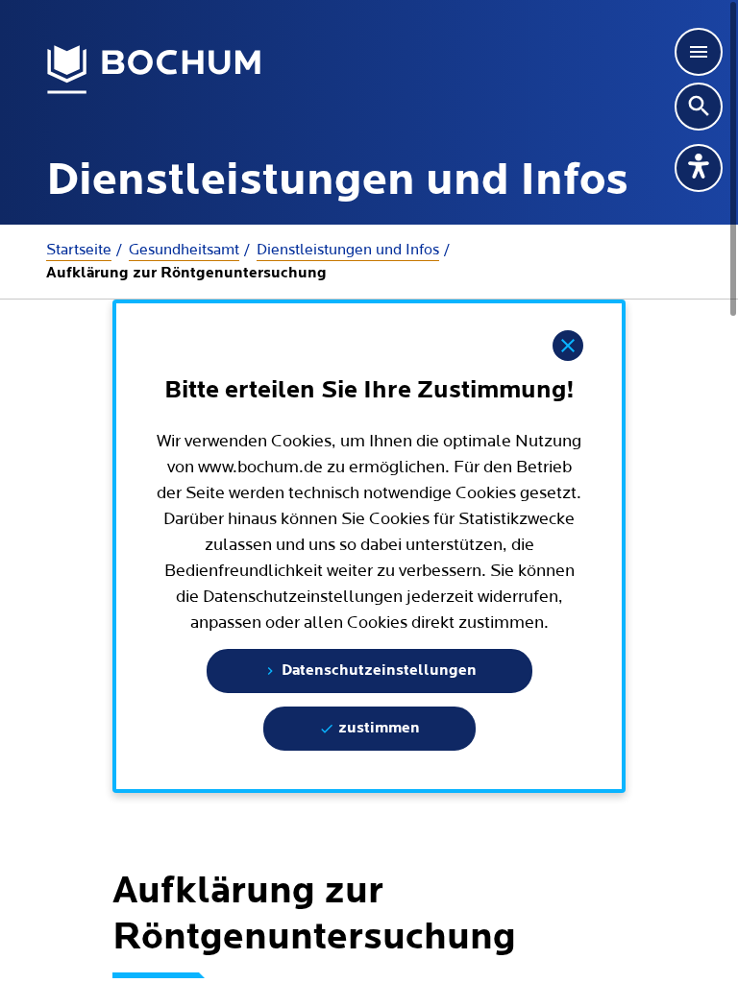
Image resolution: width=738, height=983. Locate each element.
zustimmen (377, 728)
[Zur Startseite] (154, 70)
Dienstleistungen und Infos (348, 249)
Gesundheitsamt (184, 249)
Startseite (78, 249)
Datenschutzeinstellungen (377, 671)
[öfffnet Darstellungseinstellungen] (699, 168)
